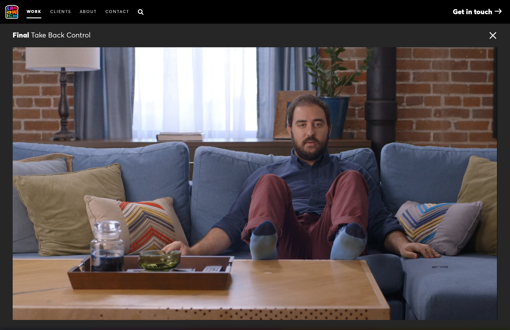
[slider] (263, 313)
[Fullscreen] (489, 313)
